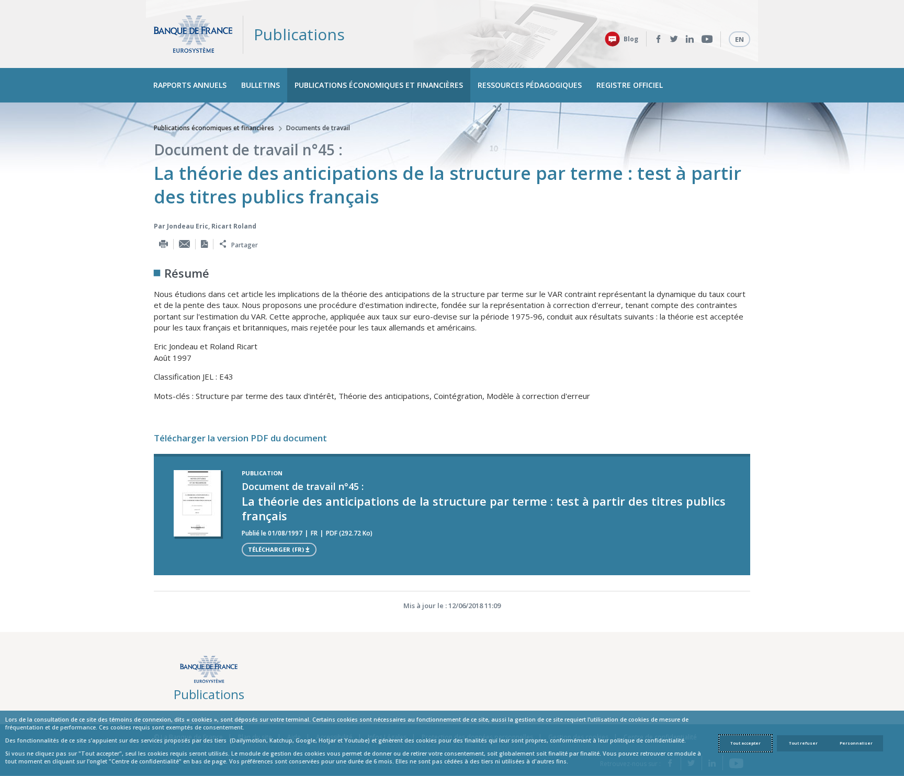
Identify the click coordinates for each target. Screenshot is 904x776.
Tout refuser (803, 743)
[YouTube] (707, 39)
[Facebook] (658, 39)
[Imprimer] (163, 244)
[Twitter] (674, 39)
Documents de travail (318, 127)
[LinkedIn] (690, 39)
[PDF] (204, 244)
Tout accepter (745, 743)
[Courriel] (184, 244)
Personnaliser (856, 743)
